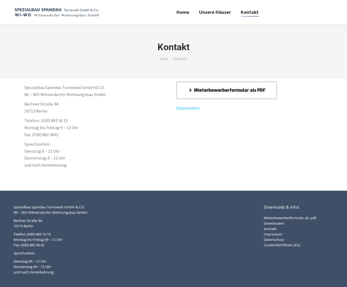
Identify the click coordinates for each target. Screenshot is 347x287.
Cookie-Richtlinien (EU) (282, 245)
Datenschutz (188, 108)
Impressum (273, 234)
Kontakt (270, 228)
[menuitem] (182, 12)
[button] (226, 90)
